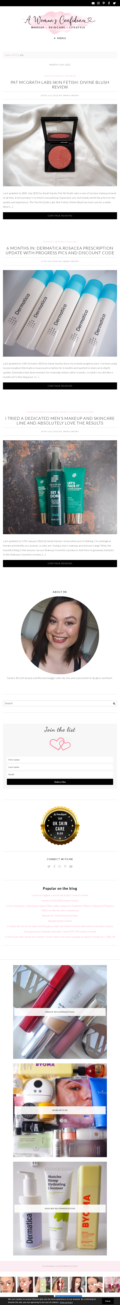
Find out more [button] (66, 1302)
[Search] (114, 704)
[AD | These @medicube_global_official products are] (60, 1284)
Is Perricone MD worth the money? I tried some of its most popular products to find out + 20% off (60, 936)
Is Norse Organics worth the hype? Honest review (60, 895)
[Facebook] (109, 3)
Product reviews (65, 76)
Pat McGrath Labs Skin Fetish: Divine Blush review (60, 84)
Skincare (71, 242)
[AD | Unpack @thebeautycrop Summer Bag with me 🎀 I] (112, 1284)
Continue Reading (60, 215)
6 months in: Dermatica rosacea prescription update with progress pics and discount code (60, 250)
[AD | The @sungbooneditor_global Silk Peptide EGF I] (25, 1284)
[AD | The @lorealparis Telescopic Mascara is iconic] (8, 1284)
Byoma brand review (60, 920)
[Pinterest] (104, 3)
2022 (15, 55)
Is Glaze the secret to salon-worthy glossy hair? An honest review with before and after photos (60, 926)
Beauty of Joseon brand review (60, 915)
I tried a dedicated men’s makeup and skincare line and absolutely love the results (60, 420)
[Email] (93, 3)
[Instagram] (98, 3)
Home (7, 55)
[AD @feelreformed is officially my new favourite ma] (42, 1284)
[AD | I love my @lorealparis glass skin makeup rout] (77, 1284)
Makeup (48, 76)
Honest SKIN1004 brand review (60, 900)
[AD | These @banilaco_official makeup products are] (95, 1284)
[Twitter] (114, 3)
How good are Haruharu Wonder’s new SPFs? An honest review (60, 931)
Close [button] (107, 1301)
